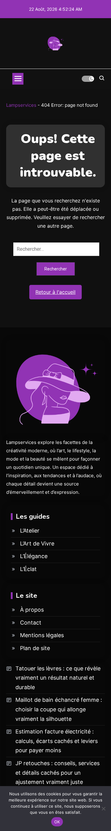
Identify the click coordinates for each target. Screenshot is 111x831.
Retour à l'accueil (55, 292)
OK (57, 821)
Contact (30, 622)
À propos (32, 609)
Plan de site (35, 648)
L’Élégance (33, 556)
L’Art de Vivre (37, 543)
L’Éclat (28, 569)
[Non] (103, 808)
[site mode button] (88, 79)
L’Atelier (29, 530)
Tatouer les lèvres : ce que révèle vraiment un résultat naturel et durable (58, 677)
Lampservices (21, 105)
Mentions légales (42, 635)
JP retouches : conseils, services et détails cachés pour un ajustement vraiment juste (57, 772)
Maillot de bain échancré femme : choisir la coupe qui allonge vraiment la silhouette (58, 709)
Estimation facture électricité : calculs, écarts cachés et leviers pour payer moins (56, 740)
